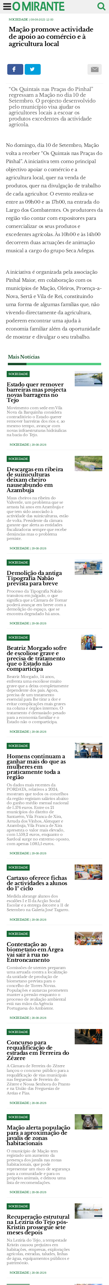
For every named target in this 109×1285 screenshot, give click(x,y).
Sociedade (18, 19)
